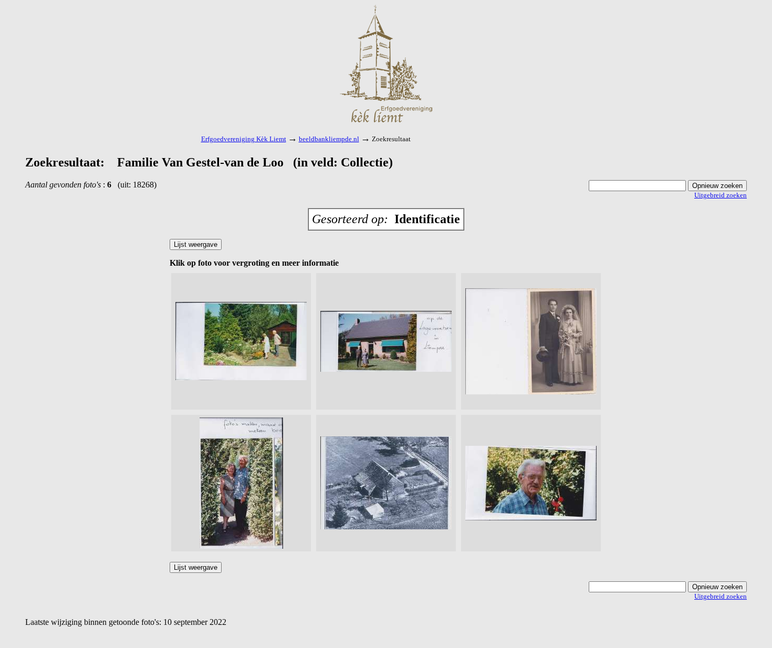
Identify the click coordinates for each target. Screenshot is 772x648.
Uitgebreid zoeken (720, 195)
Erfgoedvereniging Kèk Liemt (243, 139)
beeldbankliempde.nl (329, 139)
